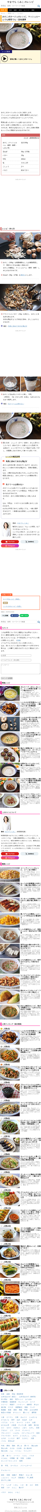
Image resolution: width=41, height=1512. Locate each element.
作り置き (4, 1399)
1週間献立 (18, 1407)
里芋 (13, 1420)
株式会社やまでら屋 (26, 1502)
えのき (3, 1438)
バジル (3, 1441)
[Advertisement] (20, 87)
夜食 (15, 1410)
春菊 (30, 1425)
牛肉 (2, 1445)
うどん (24, 1455)
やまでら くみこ (23, 523)
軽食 (9, 1410)
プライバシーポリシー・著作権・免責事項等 (20, 1511)
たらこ (14, 1487)
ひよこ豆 (29, 1475)
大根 (16, 1417)
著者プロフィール (20, 1507)
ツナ (8, 1487)
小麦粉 (28, 1458)
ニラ (11, 1430)
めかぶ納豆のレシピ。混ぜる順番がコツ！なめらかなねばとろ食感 (30, 1007)
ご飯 (2, 1455)
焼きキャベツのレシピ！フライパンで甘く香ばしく (30, 991)
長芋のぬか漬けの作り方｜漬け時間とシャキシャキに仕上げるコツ (30, 946)
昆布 (36, 1485)
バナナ (3, 1492)
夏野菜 (34, 1412)
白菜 (34, 1422)
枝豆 (38, 1433)
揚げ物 (3, 1407)
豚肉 (8, 1445)
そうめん (4, 1458)
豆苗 (37, 1428)
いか (22, 1485)
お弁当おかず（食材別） (28, 1396)
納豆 (2, 1475)
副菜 (15, 10)
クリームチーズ (26, 1465)
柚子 (18, 1438)
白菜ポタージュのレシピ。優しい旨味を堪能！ (30, 764)
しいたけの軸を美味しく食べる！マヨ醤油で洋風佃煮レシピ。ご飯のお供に (30, 780)
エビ (31, 1485)
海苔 (2, 1487)
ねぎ (18, 1420)
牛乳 (6, 1465)
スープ (32, 1402)
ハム (11, 1451)
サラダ (10, 1407)
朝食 (26, 1407)
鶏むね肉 (34, 1445)
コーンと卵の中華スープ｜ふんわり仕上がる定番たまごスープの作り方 (30, 734)
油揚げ (14, 1475)
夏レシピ (26, 1412)
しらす (9, 1485)
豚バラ (26, 1445)
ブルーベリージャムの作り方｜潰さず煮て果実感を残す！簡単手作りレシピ (30, 1086)
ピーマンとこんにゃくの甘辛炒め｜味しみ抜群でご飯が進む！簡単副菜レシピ (30, 1122)
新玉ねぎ (11, 1441)
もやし (31, 1428)
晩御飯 (3, 1410)
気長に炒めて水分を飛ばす (17, 326)
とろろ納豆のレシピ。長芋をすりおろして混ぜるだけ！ (30, 961)
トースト (17, 1455)
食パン (9, 1455)
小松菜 (13, 1425)
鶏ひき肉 (4, 1451)
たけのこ (25, 1438)
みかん (10, 1492)
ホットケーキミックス (9, 1461)
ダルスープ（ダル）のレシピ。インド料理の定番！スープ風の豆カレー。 (30, 688)
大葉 (32, 1438)
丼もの (36, 1404)
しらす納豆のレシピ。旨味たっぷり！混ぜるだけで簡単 (30, 931)
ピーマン (10, 1417)
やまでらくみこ (10, 832)
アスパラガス (6, 1436)
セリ (2, 1428)
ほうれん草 (5, 1425)
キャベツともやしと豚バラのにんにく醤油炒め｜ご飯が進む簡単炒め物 (30, 1158)
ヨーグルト (14, 1465)
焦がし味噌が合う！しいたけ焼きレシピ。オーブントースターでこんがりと (30, 749)
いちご (17, 1492)
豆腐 (8, 1475)
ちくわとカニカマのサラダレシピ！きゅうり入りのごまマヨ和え (30, 1373)
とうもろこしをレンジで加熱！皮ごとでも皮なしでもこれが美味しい (30, 1337)
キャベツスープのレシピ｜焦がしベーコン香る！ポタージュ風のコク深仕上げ (30, 795)
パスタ (31, 1455)
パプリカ (4, 1422)
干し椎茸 (30, 1477)
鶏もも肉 (4, 1448)
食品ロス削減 (6, 1412)
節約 (11, 1399)
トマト (12, 1422)
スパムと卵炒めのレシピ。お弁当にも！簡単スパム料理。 (30, 1301)
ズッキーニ (26, 1430)
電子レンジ (19, 1399)
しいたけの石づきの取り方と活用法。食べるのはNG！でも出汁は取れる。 (30, 719)
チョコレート (6, 1470)
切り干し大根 (6, 1480)
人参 (2, 1417)
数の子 (21, 1487)
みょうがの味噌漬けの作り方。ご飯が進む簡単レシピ (30, 884)
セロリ (9, 1428)
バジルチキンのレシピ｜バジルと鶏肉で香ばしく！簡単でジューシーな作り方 (30, 1068)
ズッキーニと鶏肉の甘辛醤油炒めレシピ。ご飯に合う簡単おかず (30, 1176)
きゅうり (23, 1417)
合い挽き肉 (28, 1448)
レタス (27, 1422)
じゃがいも (33, 1417)
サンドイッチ (23, 1402)
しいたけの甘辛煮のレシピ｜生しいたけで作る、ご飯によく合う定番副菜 (30, 704)
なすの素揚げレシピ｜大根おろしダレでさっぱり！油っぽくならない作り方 (30, 1140)
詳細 (18, 640)
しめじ (34, 1436)
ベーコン (18, 1451)
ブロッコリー (6, 1433)
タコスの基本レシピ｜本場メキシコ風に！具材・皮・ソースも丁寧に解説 (30, 1319)
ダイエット (17, 1412)
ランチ (32, 1407)
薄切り (23, 275)
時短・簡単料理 (17, 1394)
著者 (33, 10)
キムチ (13, 1477)
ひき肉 (19, 1448)
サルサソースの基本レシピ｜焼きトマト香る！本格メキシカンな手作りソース (30, 1212)
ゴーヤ (17, 1430)
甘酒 (22, 1458)
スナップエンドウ (27, 1433)
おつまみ (28, 1399)
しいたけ (11, 1438)
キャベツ (20, 1422)
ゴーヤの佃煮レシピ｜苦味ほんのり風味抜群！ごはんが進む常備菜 (30, 1229)
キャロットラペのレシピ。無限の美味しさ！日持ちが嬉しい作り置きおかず (30, 1283)
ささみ (12, 1448)
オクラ (15, 1436)
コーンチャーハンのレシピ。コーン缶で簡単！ (29, 869)
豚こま (19, 1445)
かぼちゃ (17, 1428)
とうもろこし (24, 1436)
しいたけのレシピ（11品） (12, 606)
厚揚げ (21, 1475)
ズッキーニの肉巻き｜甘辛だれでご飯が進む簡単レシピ (30, 900)
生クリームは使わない (16, 404)
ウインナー (28, 1451)
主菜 (10, 10)
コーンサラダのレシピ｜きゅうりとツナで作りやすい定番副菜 (30, 1104)
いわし (16, 1485)
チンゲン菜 (22, 1425)
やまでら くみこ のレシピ (20, 2)
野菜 (26, 1410)
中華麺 (12, 1458)
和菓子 (12, 1404)
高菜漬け (21, 1477)
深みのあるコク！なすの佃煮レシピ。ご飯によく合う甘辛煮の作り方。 (30, 1355)
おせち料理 (34, 1410)
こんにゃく (5, 1477)
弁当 (20, 10)
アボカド (4, 1430)
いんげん (16, 1433)
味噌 (20, 1461)
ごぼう (24, 1428)
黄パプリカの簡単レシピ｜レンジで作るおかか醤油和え (30, 915)
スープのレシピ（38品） (12, 599)
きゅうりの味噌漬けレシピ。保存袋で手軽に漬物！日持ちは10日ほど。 (30, 1265)
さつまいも (5, 1420)
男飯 (20, 1410)
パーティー (21, 1404)
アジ (2, 1485)
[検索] (39, 6)
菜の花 (36, 1425)
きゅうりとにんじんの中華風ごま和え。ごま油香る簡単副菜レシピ (30, 1050)
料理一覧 (4, 10)
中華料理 (4, 1402)
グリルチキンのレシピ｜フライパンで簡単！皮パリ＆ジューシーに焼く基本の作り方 (30, 1194)
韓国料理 (13, 1402)
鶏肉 (13, 1445)
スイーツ (26, 10)
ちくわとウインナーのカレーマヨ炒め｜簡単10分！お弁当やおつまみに (30, 976)
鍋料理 (29, 1404)
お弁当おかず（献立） (9, 1396)
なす (30, 1420)
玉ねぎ (24, 1420)
